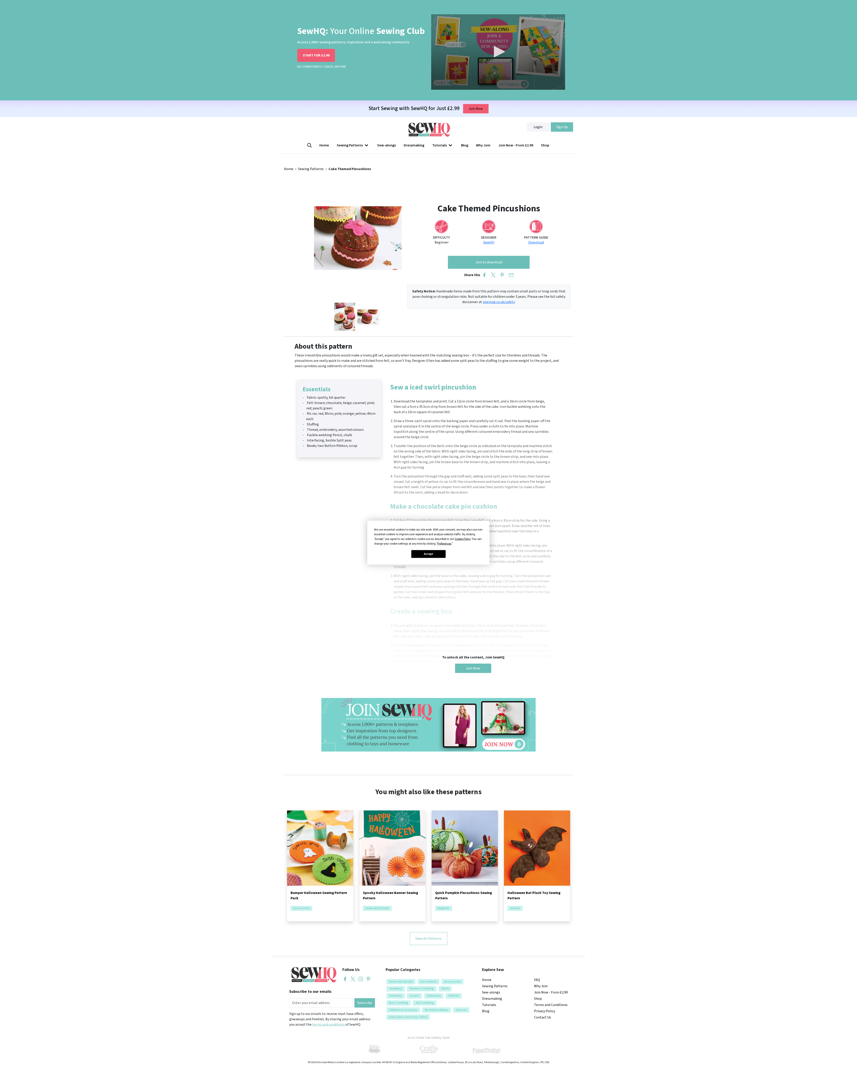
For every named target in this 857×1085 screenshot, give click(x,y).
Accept (428, 554)
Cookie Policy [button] (462, 538)
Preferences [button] (444, 543)
